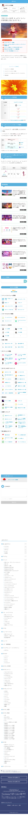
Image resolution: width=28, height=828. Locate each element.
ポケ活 (14, 742)
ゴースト (22, 147)
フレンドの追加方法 (8, 441)
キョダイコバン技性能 (9, 69)
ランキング (15, 662)
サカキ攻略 (7, 335)
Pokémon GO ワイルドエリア (15, 570)
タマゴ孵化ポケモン (21, 375)
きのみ (15, 691)
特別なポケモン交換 (21, 407)
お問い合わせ (15, 805)
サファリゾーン (15, 580)
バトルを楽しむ (21, 438)
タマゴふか (15, 754)
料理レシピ (15, 704)
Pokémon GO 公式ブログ (14, 781)
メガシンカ (20, 400)
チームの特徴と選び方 (22, 434)
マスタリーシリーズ (15, 595)
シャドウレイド (15, 618)
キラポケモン (15, 675)
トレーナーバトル (14, 631)
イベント (14, 8)
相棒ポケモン (15, 761)
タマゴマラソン (15, 592)
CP (15, 715)
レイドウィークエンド (15, 604)
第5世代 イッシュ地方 (15, 732)
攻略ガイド (15, 609)
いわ (21, 144)
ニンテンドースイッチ (15, 756)
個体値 (15, 723)
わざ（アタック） (4, 15)
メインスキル (15, 702)
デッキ (15, 661)
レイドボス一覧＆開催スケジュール (11, 50)
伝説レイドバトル (15, 624)
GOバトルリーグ (21, 309)
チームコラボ (20, 404)
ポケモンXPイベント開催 (9, 42)
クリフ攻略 (20, 328)
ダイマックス (15, 678)
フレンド (15, 758)
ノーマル (19, 105)
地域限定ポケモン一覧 (22, 382)
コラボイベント (15, 577)
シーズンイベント (15, 582)
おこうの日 (15, 572)
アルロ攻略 (20, 332)
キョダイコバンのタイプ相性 (10, 71)
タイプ (15, 619)
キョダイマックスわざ (18, 102)
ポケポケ (14, 653)
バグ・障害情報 (14, 644)
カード (15, 657)
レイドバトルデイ (15, 605)
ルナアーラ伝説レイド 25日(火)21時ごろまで (13, 47)
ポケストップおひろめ (9, 309)
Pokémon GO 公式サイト (14, 777)
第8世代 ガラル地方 (15, 737)
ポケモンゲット (14, 669)
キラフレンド (15, 751)
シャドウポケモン (15, 677)
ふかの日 (15, 574)
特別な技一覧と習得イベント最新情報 (11, 49)
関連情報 (6, 75)
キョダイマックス (15, 673)
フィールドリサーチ (8, 317)
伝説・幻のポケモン (15, 683)
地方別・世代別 (15, 607)
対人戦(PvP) (15, 637)
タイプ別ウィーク (15, 589)
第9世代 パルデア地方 (15, 738)
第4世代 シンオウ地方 (15, 730)
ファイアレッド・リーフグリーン (14, 647)
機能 (15, 706)
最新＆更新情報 (14, 291)
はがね (22, 142)
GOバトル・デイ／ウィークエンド (15, 562)
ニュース (14, 640)
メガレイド (20, 302)
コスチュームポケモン (9, 389)
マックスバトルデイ (15, 599)
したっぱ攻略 (7, 328)
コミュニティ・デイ (21, 299)
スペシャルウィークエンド (15, 584)
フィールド (15, 699)
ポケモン (15, 549)
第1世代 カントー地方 (15, 725)
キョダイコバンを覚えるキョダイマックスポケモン (15, 73)
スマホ (14, 628)
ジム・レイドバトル (14, 612)
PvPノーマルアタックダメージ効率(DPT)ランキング (9, 426)
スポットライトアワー (9, 306)
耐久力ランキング (8, 419)
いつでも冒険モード (15, 749)
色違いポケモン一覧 (8, 343)
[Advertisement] (14, 459)
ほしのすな (15, 717)
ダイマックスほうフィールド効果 (17, 120)
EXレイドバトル (15, 614)
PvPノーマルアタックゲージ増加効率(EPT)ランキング (22, 426)
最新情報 (5, 8)
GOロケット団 (15, 565)
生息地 (15, 553)
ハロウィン (15, 594)
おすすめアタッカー (15, 616)
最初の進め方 (7, 434)
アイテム (15, 546)
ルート (6, 404)
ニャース (4, 174)
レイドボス (15, 623)
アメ (15, 720)
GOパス (15, 564)
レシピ (15, 551)
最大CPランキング (8, 415)
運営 (20, 805)
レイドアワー (20, 306)
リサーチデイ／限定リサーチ (15, 600)
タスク (15, 753)
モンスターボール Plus (15, 759)
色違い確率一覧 (21, 343)
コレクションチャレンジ (15, 579)
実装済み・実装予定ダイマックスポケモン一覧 (9, 359)
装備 (15, 763)
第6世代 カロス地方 (15, 733)
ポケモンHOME (14, 666)
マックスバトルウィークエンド (15, 597)
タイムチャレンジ (8, 320)
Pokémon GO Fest (15, 567)
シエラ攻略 (7, 332)
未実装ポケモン (8, 382)
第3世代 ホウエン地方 (15, 728)
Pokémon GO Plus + (15, 746)
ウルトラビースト (15, 672)
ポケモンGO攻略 (9, 5)
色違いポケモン (15, 685)
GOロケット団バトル (15, 635)
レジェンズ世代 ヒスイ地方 (15, 722)
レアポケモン (15, 682)
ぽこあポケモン (14, 544)
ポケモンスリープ (14, 688)
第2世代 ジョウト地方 (15, 727)
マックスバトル (14, 766)
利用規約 (9, 805)
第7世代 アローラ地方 (15, 735)
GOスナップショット (15, 744)
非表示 (17, 66)
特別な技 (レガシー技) (22, 389)
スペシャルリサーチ (21, 317)
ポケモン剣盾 (14, 709)
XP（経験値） (15, 748)
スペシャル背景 (8, 400)
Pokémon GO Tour (15, 569)
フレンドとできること (22, 441)
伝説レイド (7, 302)
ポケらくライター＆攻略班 (13, 479)
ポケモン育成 (14, 713)
